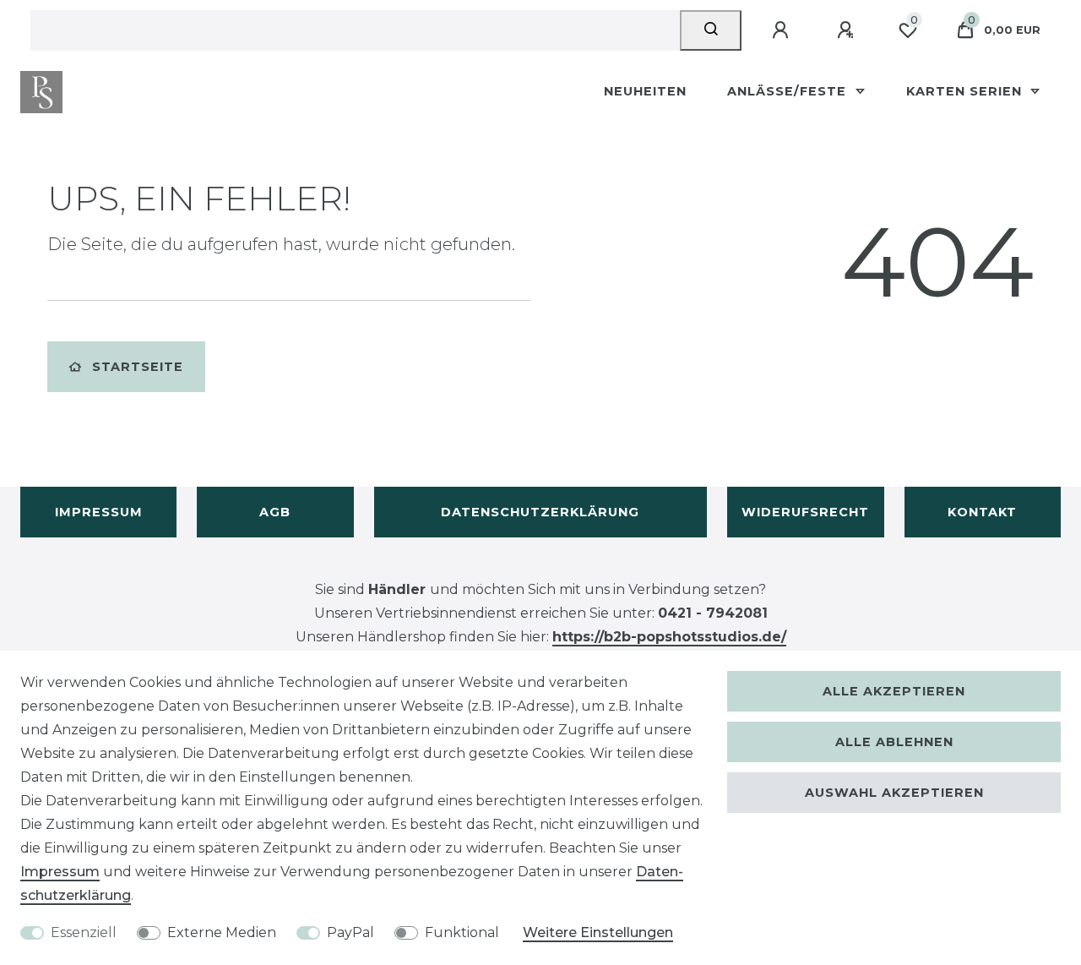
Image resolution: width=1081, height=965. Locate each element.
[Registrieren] (848, 30)
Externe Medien (221, 932)
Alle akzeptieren (894, 691)
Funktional (462, 932)
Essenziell (84, 932)
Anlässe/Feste (788, 91)
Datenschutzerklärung (540, 512)
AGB (275, 512)
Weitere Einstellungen (598, 932)
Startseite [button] (137, 366)
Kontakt (982, 512)
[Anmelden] (783, 30)
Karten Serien (966, 91)
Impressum (99, 512)
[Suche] (710, 30)
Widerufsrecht (805, 512)
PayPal (350, 932)
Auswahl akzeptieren (894, 792)
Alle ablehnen (894, 742)
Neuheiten (645, 91)
